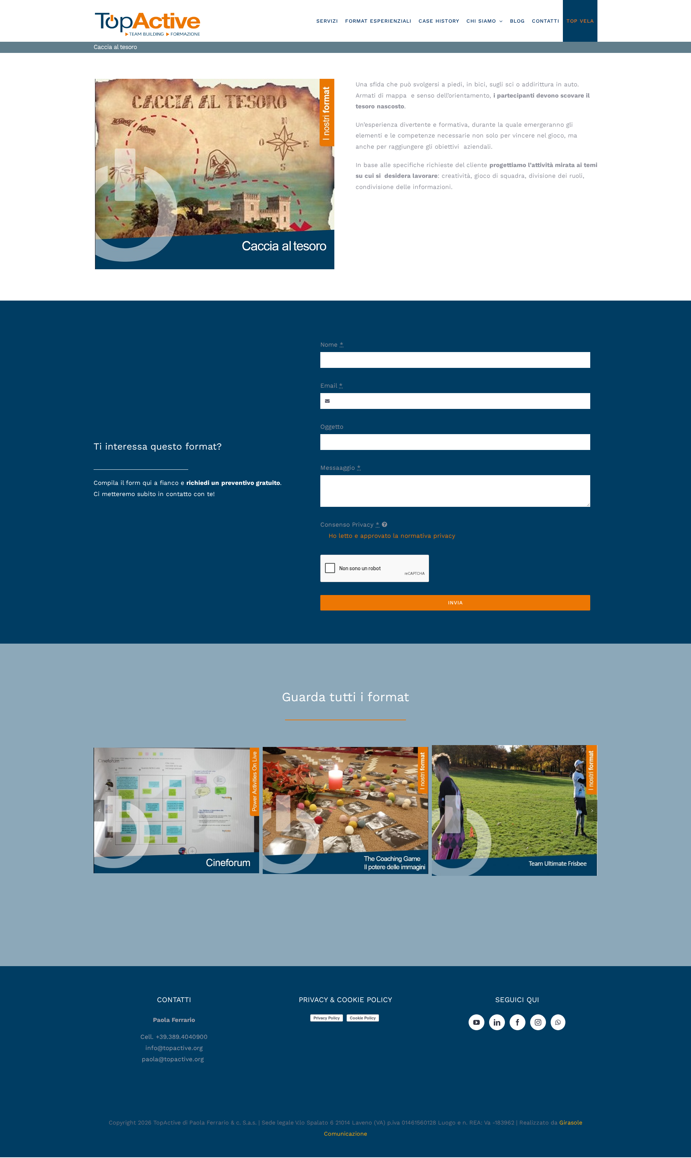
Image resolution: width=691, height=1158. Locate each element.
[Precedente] (99, 810)
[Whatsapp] (558, 1022)
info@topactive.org (174, 1047)
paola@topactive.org (174, 1059)
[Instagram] (538, 1022)
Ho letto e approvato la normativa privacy (392, 535)
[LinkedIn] (497, 1022)
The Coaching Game (346, 804)
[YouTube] (476, 1022)
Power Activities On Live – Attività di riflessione (177, 804)
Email (331, 385)
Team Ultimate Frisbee (515, 804)
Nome (331, 344)
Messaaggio (340, 467)
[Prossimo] (592, 810)
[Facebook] (517, 1022)
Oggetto (331, 426)
